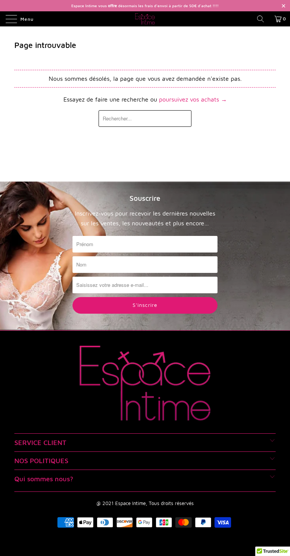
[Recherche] (263, 18)
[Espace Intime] (145, 18)
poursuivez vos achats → (193, 99)
